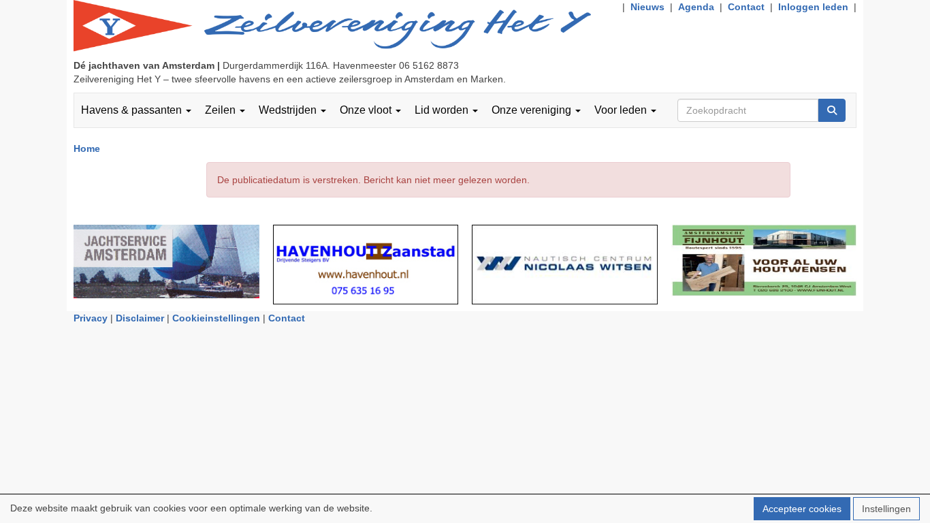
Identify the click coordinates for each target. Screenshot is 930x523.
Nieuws (647, 6)
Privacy (91, 318)
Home (87, 148)
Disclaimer (140, 318)
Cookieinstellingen (216, 318)
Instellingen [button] (886, 508)
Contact (746, 6)
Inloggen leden (813, 6)
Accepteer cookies (802, 508)
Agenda (696, 6)
